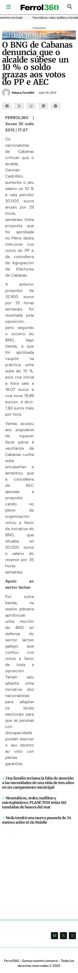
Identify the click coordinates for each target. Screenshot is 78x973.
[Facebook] (54, 935)
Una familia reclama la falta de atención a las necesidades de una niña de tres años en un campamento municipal (38, 783)
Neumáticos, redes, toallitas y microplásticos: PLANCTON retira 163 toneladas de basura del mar (34, 802)
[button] (7, 106)
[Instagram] (72, 935)
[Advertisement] (39, 865)
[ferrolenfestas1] (39, 38)
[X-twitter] (63, 935)
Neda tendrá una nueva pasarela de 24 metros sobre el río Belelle (36, 820)
